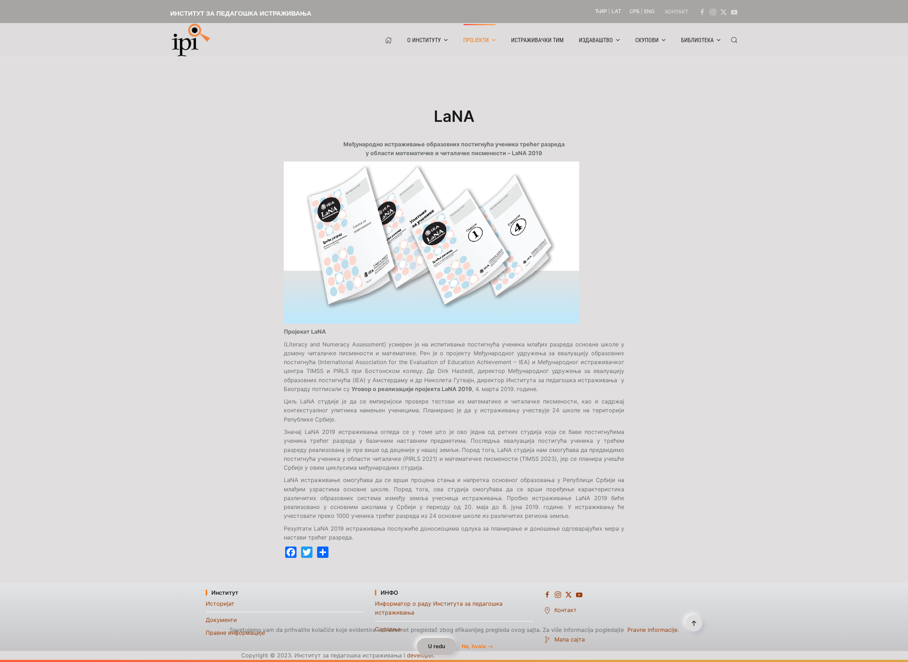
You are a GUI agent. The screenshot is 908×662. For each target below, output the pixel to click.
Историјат (220, 603)
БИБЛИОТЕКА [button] (697, 40)
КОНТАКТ (676, 12)
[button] (734, 40)
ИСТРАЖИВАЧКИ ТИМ (537, 40)
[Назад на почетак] (192, 40)
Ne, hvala (474, 646)
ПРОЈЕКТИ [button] (476, 40)
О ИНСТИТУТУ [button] (424, 40)
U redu (436, 646)
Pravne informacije (652, 629)
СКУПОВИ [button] (647, 40)
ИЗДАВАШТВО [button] (596, 40)
